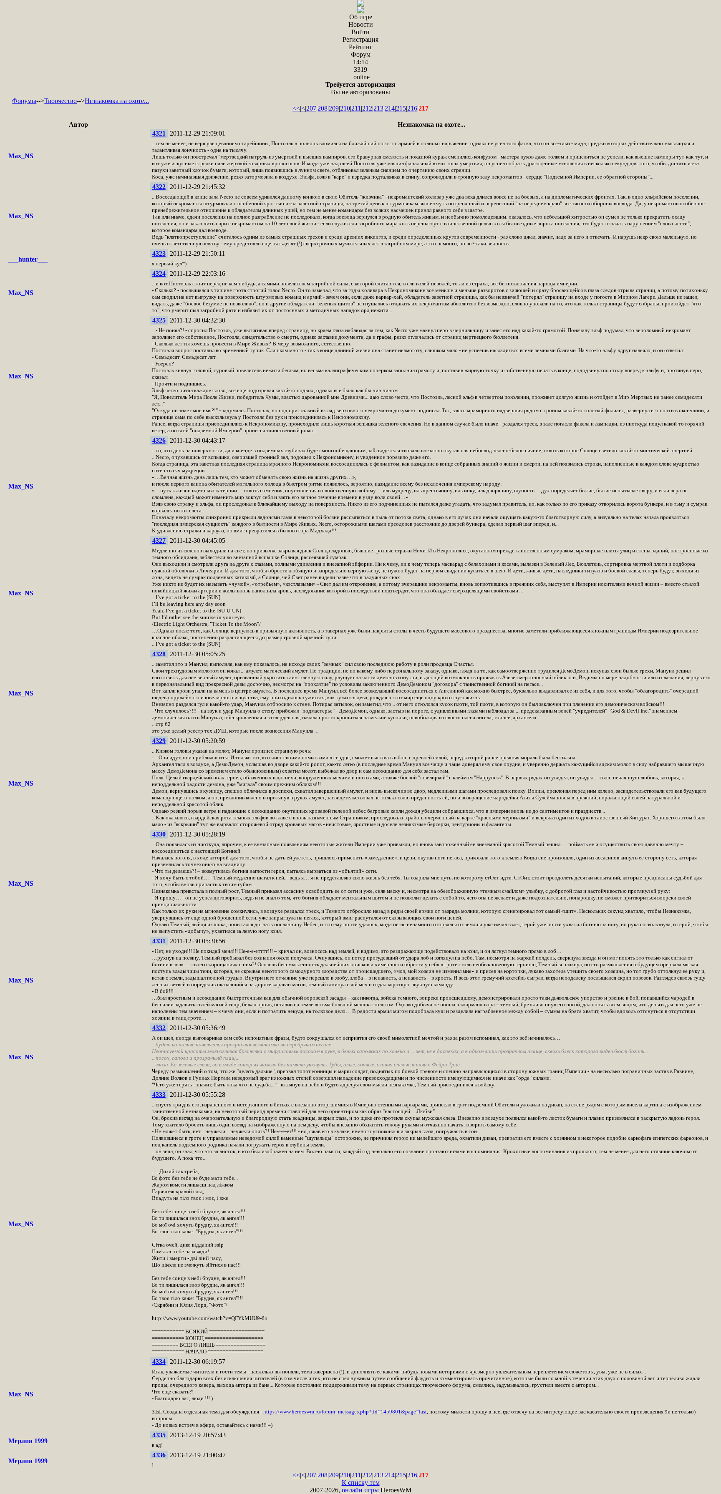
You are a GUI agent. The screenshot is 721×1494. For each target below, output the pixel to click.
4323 (159, 253)
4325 (159, 320)
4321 (159, 133)
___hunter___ (28, 259)
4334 (159, 1361)
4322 (159, 186)
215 (401, 108)
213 (378, 108)
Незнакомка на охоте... (117, 100)
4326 (159, 440)
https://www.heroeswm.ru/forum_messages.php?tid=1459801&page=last (345, 1411)
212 (367, 108)
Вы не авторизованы (360, 88)
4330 (159, 834)
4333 (159, 1094)
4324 (159, 273)
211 (356, 108)
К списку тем (361, 1482)
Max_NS (20, 155)
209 (334, 108)
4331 (159, 941)
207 (311, 108)
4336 (159, 1455)
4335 (159, 1435)
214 (390, 108)
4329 (159, 740)
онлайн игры (360, 1490)
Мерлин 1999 (28, 1440)
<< (296, 108)
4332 (159, 1027)
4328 (159, 654)
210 (345, 108)
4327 (159, 540)
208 (323, 108)
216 (412, 108)
